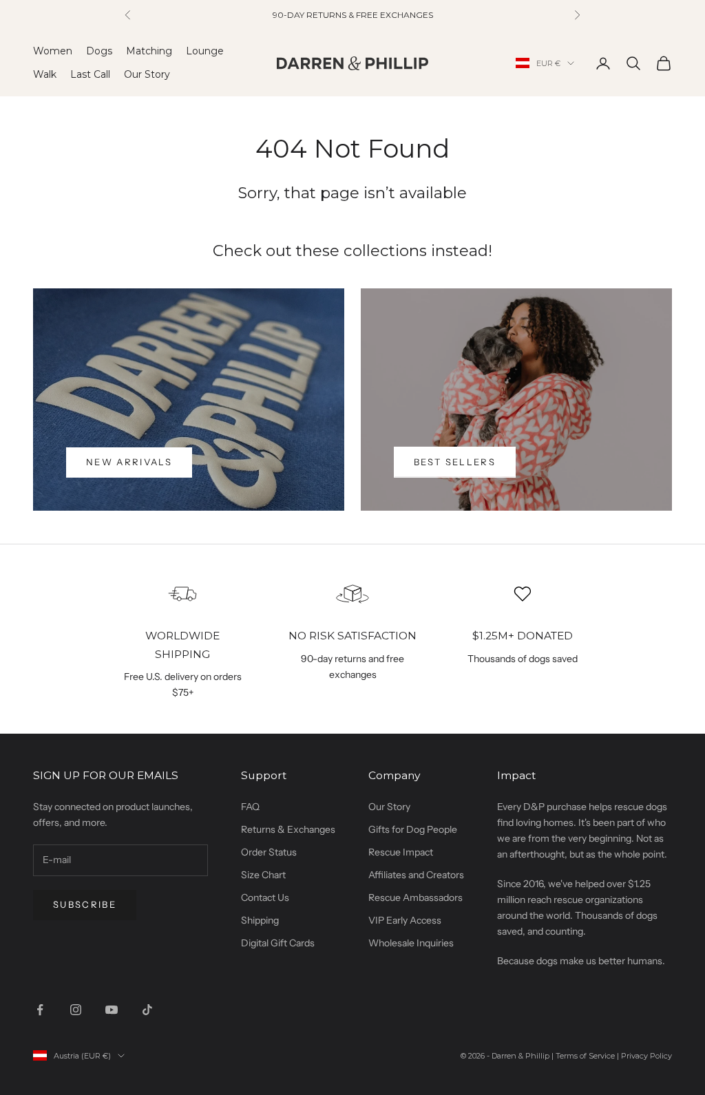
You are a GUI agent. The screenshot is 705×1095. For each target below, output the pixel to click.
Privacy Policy (646, 1056)
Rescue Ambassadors (415, 897)
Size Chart (263, 875)
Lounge (205, 51)
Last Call (90, 74)
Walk (44, 74)
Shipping (260, 920)
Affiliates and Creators (416, 875)
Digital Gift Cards (278, 943)
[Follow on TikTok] (147, 1010)
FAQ (250, 806)
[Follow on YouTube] (111, 1010)
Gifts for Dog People (412, 829)
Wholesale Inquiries (411, 943)
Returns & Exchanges (288, 829)
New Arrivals (129, 461)
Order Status (269, 852)
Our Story (147, 74)
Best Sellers (455, 461)
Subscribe (84, 904)
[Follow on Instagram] (76, 1010)
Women (52, 51)
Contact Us (265, 897)
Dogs (99, 51)
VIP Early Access (404, 920)
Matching (149, 51)
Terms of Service (585, 1056)
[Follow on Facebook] (40, 1010)
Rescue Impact (400, 852)
